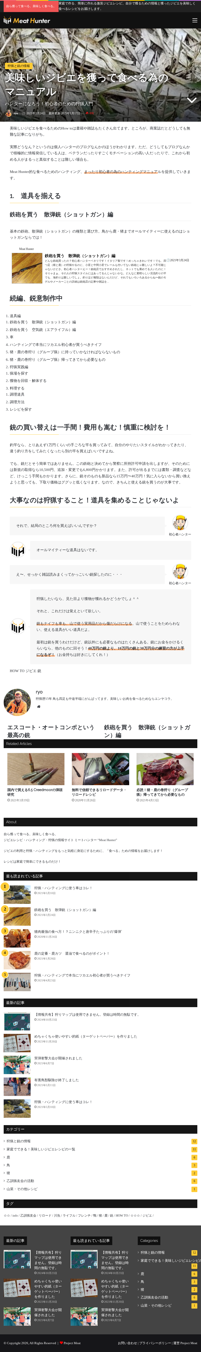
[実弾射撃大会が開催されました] (17, 1065)
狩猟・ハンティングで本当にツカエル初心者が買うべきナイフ (82, 975)
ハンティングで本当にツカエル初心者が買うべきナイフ (56, 345)
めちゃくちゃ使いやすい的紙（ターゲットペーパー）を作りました (85, 1036)
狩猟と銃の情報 (30, 36)
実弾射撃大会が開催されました (58, 1058)
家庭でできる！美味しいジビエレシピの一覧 (41, 1149)
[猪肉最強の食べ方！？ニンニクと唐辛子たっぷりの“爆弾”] (17, 938)
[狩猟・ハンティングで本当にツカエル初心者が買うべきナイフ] (17, 982)
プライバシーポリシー (155, 1343)
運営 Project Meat (185, 1343)
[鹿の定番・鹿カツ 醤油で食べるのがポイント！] (17, 960)
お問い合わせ (127, 1343)
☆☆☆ (135, 1215)
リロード (45, 1215)
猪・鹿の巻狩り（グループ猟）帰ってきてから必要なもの (57, 360)
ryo (16, 113)
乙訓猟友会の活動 (20, 1181)
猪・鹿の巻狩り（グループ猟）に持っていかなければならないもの (65, 352)
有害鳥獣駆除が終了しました (56, 1080)
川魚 (57, 1215)
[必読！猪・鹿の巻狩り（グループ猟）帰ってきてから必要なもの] (165, 769)
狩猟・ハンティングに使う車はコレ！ (63, 888)
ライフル (69, 1215)
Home (12, 36)
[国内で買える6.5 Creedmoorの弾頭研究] (35, 769)
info (15, 1215)
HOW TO (17, 671)
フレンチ (84, 1215)
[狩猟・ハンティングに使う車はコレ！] (17, 894)
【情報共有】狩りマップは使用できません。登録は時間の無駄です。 (87, 1014)
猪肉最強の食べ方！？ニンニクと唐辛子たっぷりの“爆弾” (78, 932)
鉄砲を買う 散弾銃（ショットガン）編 (43, 322)
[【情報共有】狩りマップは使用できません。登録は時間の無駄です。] (17, 1021)
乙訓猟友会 (28, 1215)
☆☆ (7, 1215)
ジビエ (31, 671)
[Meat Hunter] (27, 20)
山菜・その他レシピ (22, 1189)
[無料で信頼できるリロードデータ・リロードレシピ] (100, 769)
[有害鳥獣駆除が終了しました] (17, 1087)
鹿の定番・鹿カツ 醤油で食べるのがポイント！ (72, 953)
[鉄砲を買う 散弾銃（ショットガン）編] (17, 916)
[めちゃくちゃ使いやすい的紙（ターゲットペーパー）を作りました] (17, 1043)
